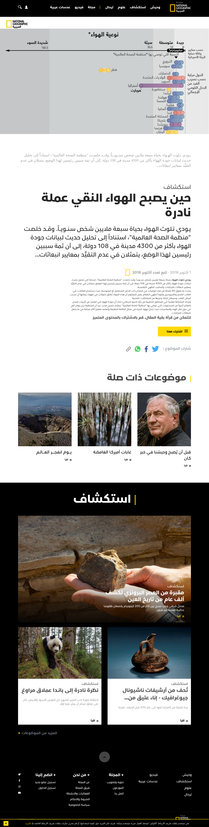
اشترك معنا (174, 331)
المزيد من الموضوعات (39, 733)
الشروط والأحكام (80, 799)
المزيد (28, 823)
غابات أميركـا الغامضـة (112, 452)
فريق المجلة (82, 788)
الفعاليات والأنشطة (78, 794)
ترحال (109, 7)
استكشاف (138, 7)
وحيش (155, 7)
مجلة (91, 7)
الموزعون (118, 788)
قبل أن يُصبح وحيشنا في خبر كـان (165, 455)
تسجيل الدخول (47, 788)
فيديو (79, 7)
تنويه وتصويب (115, 782)
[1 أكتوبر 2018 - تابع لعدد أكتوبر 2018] (158, 265)
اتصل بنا (119, 794)
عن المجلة (84, 782)
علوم (121, 7)
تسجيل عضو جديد (45, 782)
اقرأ (186, 465)
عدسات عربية (60, 7)
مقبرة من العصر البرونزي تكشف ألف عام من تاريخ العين (145, 596)
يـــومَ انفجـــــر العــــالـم (54, 452)
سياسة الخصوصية (79, 805)
